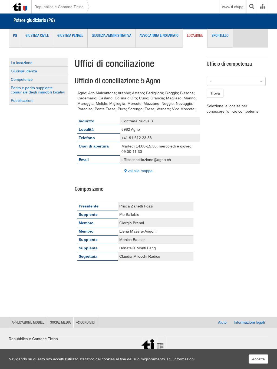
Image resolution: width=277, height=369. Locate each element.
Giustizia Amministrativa (111, 35)
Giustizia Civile (37, 35)
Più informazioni (180, 359)
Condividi (87, 322)
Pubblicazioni (22, 100)
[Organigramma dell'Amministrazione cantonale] (262, 7)
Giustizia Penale (70, 35)
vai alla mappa (140, 171)
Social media (60, 322)
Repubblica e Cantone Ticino (59, 7)
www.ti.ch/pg (232, 7)
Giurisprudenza (24, 71)
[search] (251, 7)
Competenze (22, 79)
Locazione (195, 35)
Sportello (220, 35)
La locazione (21, 63)
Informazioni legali (249, 322)
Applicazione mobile (28, 322)
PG (15, 35)
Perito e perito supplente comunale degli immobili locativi (38, 90)
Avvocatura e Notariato (159, 35)
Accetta (258, 359)
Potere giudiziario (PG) (34, 20)
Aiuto (222, 322)
